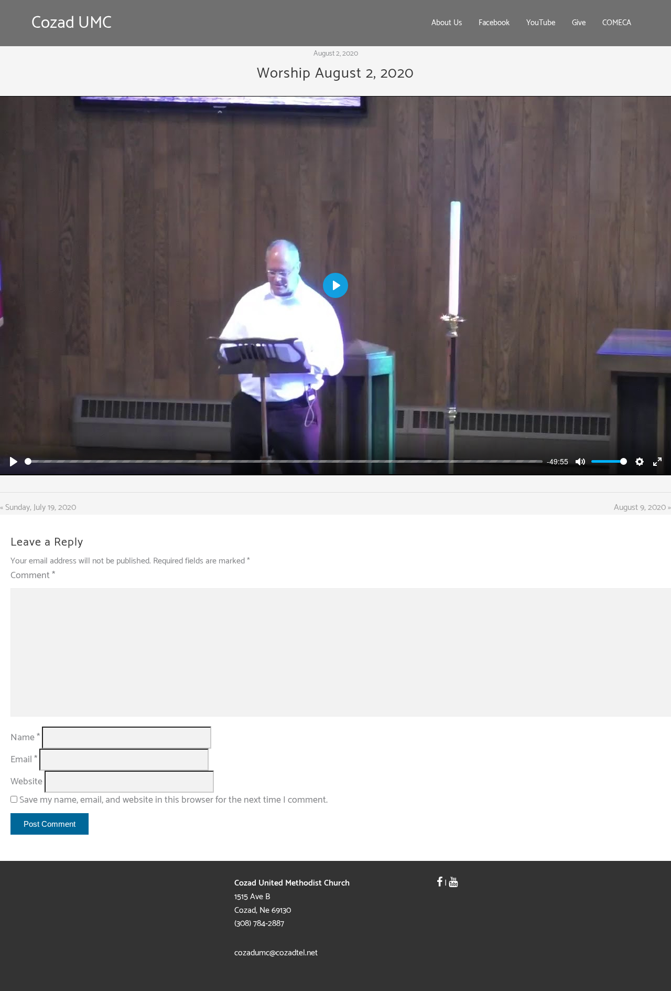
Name (25, 737)
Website (26, 782)
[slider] (284, 461)
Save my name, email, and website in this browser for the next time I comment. (173, 800)
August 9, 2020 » (642, 508)
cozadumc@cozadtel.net (276, 953)
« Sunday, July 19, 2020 (38, 508)
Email (23, 760)
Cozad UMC (71, 23)
